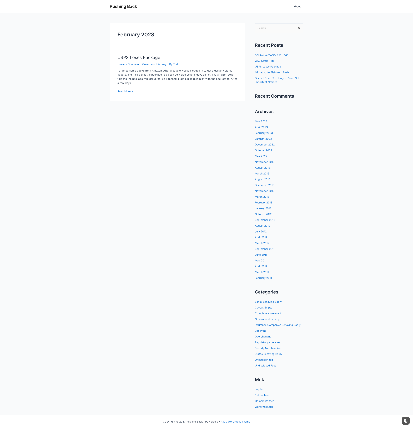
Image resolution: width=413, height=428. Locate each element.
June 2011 (261, 254)
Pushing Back (123, 6)
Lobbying (260, 330)
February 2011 (263, 277)
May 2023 (261, 121)
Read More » (125, 91)
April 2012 (261, 237)
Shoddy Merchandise (268, 348)
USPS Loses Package (138, 57)
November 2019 (264, 162)
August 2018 (262, 167)
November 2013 (264, 190)
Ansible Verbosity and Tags (271, 55)
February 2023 (264, 133)
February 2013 (263, 202)
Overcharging (263, 336)
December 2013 (264, 185)
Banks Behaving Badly (268, 301)
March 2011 (262, 272)
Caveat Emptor (264, 307)
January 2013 (263, 208)
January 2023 (263, 138)
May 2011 (260, 260)
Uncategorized (264, 359)
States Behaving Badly (268, 354)
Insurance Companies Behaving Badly (278, 325)
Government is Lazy (154, 64)
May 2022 (261, 156)
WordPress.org (264, 406)
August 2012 (262, 225)
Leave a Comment (128, 64)
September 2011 (265, 248)
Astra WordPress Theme (235, 421)
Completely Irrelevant (268, 313)
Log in (258, 389)
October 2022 (263, 150)
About (297, 6)
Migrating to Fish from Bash (272, 72)
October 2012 (263, 214)
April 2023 (261, 127)
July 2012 (261, 231)
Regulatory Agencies (267, 342)
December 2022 (265, 144)
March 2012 (262, 243)
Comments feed (264, 401)
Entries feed (262, 395)
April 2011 (261, 266)
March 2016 (262, 173)
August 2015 (262, 179)
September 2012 (265, 219)
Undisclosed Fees (265, 365)
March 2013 (262, 196)
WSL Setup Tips (264, 60)
